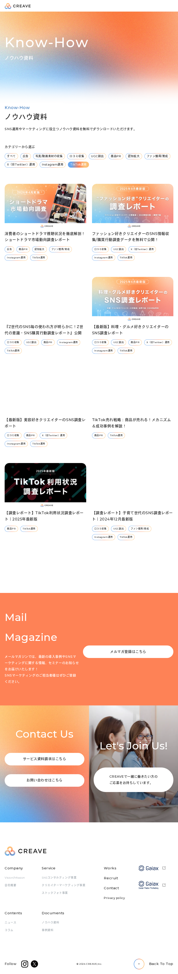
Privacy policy (114, 898)
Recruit (111, 878)
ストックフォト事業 (55, 893)
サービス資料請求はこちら (44, 759)
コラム (9, 930)
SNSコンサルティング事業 (59, 877)
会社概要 (10, 885)
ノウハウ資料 (50, 922)
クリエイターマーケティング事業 (63, 885)
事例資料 (47, 930)
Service (49, 868)
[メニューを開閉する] (171, 6)
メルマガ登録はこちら (128, 651)
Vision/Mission (15, 877)
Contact (111, 888)
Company (14, 868)
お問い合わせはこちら (44, 780)
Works (110, 868)
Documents (53, 913)
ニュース (10, 922)
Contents (13, 913)
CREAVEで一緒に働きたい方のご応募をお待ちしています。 (133, 779)
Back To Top (161, 963)
